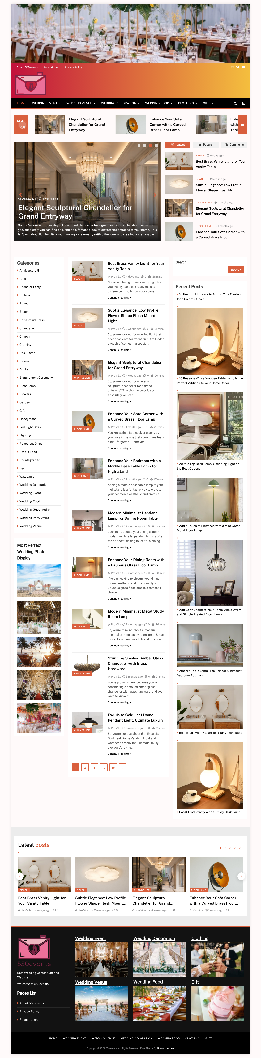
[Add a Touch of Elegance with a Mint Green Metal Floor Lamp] (210, 498)
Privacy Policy (74, 67)
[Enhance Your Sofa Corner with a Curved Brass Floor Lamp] (36, 125)
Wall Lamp (27, 476)
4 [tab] (157, 146)
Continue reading (118, 297)
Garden (24, 402)
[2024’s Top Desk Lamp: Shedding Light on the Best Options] (210, 425)
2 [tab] (145, 146)
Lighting (25, 435)
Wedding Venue (79, 103)
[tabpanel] (44, 884)
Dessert (24, 361)
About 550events (27, 67)
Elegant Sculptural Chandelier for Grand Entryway (151, 903)
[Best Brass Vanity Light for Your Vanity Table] (179, 161)
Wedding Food (157, 103)
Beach (147, 198)
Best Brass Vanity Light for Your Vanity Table (210, 733)
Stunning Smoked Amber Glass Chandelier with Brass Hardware (135, 663)
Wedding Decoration (118, 103)
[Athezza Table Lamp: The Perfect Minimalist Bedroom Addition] (210, 644)
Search (181, 262)
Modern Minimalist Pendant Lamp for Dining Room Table (233, 124)
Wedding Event (45, 103)
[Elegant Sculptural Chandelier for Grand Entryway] (179, 208)
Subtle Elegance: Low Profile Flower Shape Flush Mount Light (133, 315)
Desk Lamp (27, 353)
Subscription (51, 67)
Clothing (186, 103)
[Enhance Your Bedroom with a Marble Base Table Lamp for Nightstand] (117, 125)
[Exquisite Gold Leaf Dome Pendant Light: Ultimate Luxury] (87, 722)
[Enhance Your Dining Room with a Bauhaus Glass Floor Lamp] (87, 567)
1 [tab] (139, 146)
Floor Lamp (204, 226)
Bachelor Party (30, 287)
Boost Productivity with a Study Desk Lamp (210, 812)
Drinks (23, 369)
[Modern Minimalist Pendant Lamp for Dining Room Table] (198, 125)
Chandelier (204, 202)
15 (113, 768)
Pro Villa (116, 276)
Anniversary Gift (30, 270)
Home (21, 103)
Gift (206, 103)
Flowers (25, 394)
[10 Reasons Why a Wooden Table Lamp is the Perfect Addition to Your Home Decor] (210, 340)
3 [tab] (151, 146)
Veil (22, 468)
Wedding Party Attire (34, 518)
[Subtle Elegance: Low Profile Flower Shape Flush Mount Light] (179, 184)
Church (24, 336)
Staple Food (28, 452)
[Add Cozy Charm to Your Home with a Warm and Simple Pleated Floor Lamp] (210, 571)
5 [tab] (240, 848)
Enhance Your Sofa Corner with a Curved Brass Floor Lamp (73, 124)
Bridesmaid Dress (32, 320)
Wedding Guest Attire (34, 509)
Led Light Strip (30, 427)
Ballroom (25, 295)
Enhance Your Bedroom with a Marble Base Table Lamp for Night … (156, 124)
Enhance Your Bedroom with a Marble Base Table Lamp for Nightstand (134, 466)
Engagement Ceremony (36, 377)
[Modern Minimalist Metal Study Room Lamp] (87, 619)
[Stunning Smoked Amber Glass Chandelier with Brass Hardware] (87, 665)
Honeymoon (27, 419)
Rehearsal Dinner (31, 443)
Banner (24, 303)
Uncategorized (29, 460)
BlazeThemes (165, 1048)
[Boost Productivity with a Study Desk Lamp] (210, 774)
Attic (22, 279)
